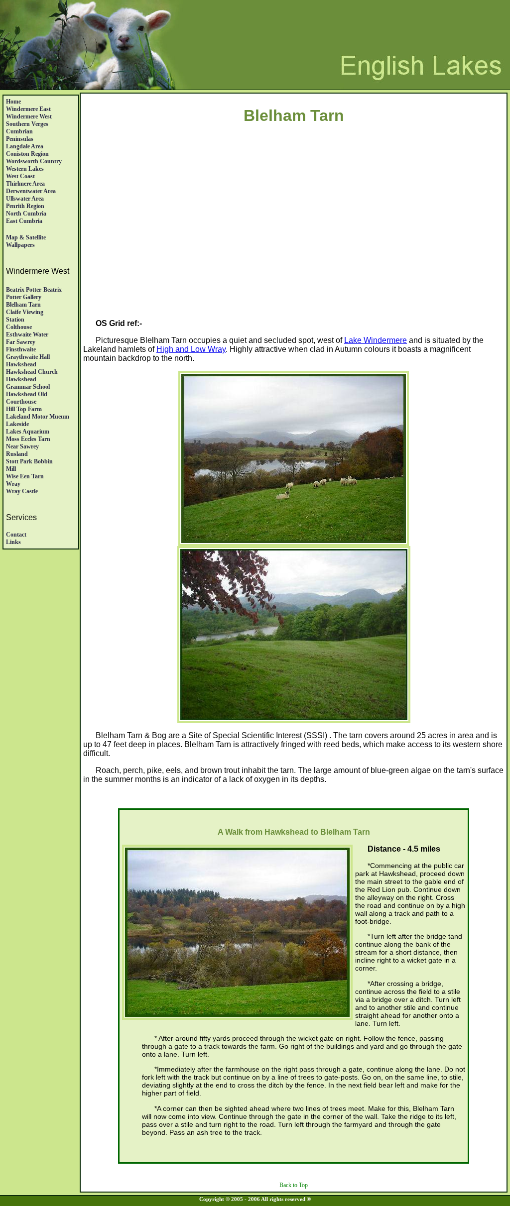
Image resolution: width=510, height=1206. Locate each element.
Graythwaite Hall (28, 356)
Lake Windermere (375, 340)
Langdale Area (24, 146)
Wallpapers (20, 244)
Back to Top (293, 1185)
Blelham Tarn (23, 304)
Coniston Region (27, 153)
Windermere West (29, 116)
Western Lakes (25, 168)
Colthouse (19, 327)
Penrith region (25, 206)
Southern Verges (27, 123)
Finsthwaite (21, 349)
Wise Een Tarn (25, 476)
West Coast (20, 176)
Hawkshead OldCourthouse (26, 398)
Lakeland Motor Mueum (37, 416)
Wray (13, 483)
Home (13, 101)
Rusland (17, 453)
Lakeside (17, 424)
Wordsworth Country (34, 161)
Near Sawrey (22, 446)
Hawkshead (21, 364)
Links (13, 542)
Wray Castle (22, 491)
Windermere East (28, 109)
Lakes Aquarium (27, 431)
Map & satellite (26, 237)
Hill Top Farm (24, 409)
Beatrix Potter (23, 289)
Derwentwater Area (31, 191)
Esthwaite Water (27, 334)
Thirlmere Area (25, 183)
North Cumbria (26, 213)
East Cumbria (24, 221)
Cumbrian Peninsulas (19, 135)
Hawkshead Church (32, 371)
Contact (16, 534)
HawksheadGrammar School (28, 383)
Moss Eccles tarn (28, 439)
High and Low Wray (191, 349)
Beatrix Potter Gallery (34, 293)
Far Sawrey (20, 341)
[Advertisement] (293, 232)
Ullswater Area (25, 198)
